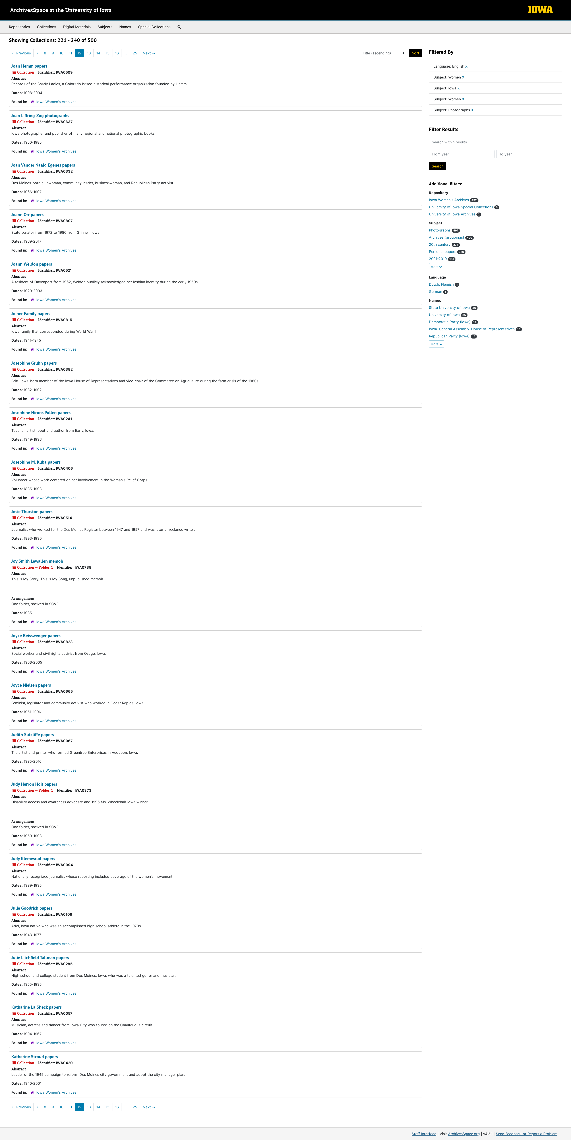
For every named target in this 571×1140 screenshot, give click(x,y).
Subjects (105, 27)
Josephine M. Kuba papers (35, 462)
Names (125, 27)
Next (149, 53)
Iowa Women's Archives (56, 101)
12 (79, 53)
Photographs (443, 230)
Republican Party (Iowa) (452, 336)
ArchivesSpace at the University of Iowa (61, 10)
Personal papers (446, 251)
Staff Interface (424, 1134)
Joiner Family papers (30, 313)
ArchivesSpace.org (464, 1134)
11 (70, 53)
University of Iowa (447, 314)
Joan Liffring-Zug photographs (40, 115)
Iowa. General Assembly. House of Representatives (474, 329)
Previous (21, 53)
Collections (46, 27)
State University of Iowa (452, 307)
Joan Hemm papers (29, 66)
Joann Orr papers (27, 214)
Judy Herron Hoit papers (34, 784)
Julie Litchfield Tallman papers (40, 957)
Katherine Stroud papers (34, 1056)
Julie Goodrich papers (31, 908)
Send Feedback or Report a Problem (526, 1134)
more (435, 266)
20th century (443, 244)
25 (135, 53)
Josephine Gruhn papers (34, 363)
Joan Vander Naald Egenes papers (43, 165)
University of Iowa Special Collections (463, 207)
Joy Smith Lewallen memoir (37, 561)
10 (61, 53)
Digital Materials (77, 27)
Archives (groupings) (450, 237)
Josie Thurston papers (31, 511)
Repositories (19, 27)
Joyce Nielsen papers (31, 685)
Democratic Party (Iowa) (452, 322)
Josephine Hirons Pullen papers (40, 412)
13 (89, 53)
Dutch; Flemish (443, 284)
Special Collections (154, 27)
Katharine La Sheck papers (36, 1007)
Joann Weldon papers (31, 264)
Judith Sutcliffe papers (32, 734)
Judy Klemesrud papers (33, 858)
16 (117, 53)
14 (98, 53)
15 (108, 53)
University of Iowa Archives (454, 214)
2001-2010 (441, 258)
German (437, 291)
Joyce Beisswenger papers (35, 635)
